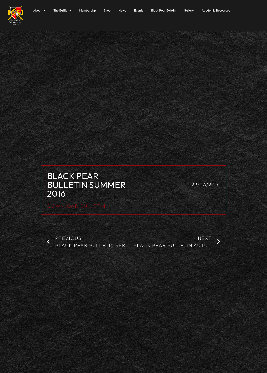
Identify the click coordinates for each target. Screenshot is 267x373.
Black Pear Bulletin (163, 10)
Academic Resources (216, 10)
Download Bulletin (76, 206)
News (122, 10)
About (37, 10)
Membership (87, 10)
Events (138, 10)
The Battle (60, 10)
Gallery (189, 10)
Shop (107, 10)
